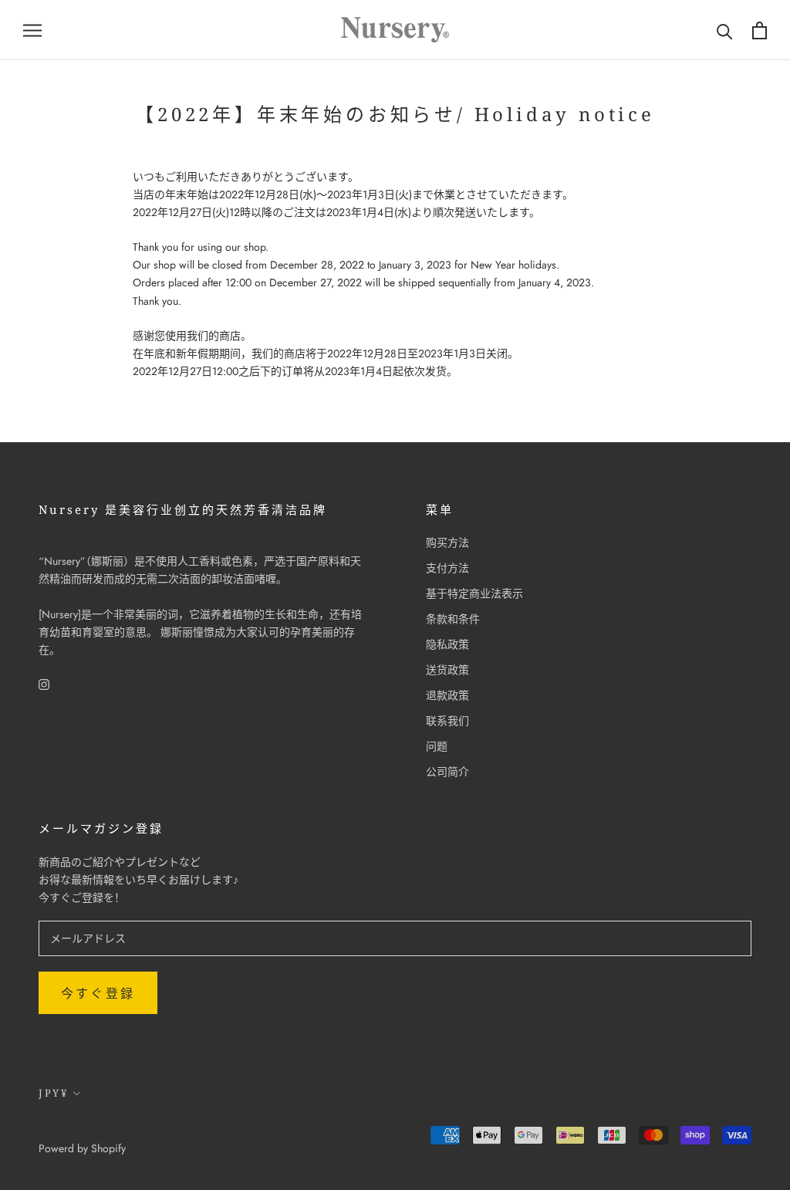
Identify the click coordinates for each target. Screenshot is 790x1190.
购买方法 (447, 542)
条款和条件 (453, 619)
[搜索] (725, 30)
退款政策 (447, 695)
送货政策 (447, 670)
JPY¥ (53, 1093)
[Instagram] (44, 683)
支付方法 (447, 568)
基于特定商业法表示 (474, 593)
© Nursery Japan (93, 1127)
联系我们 (447, 721)
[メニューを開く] (32, 29)
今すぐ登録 (98, 993)
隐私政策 (447, 644)
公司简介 (447, 771)
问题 (436, 746)
